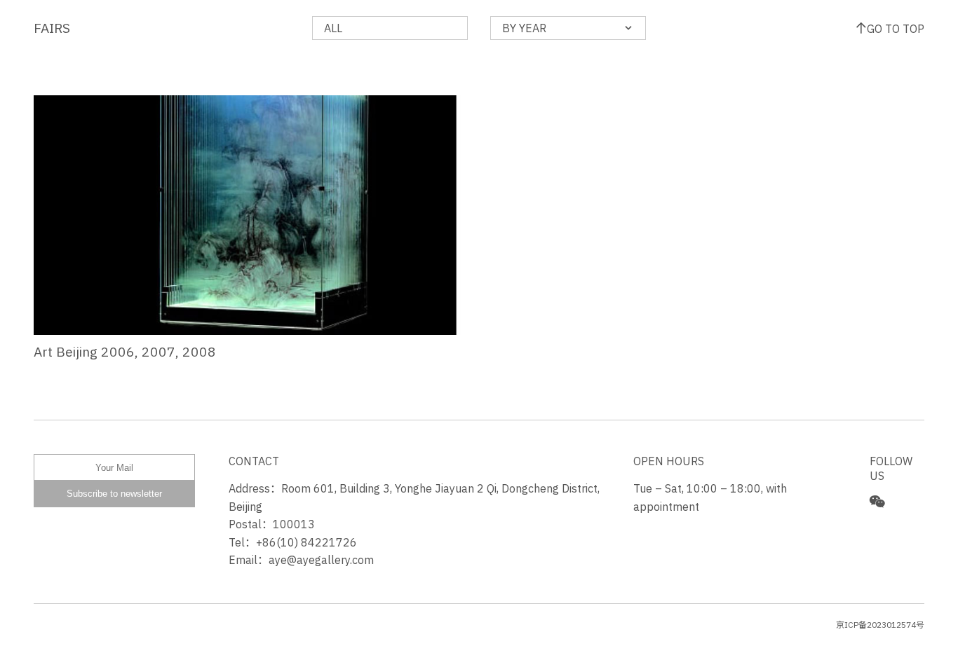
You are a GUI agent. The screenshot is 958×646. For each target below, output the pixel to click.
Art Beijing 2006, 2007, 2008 (125, 351)
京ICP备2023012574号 (880, 624)
